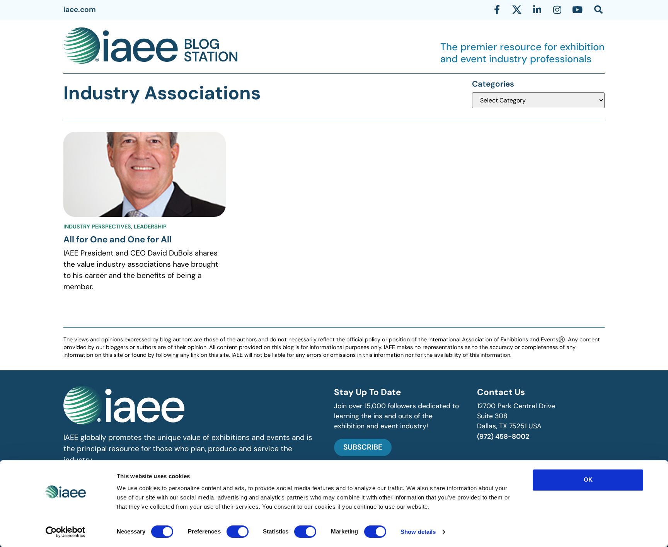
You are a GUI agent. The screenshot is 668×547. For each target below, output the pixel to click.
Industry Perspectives (97, 226)
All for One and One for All (117, 239)
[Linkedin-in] (537, 9)
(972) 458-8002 (503, 436)
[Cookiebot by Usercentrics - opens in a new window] (65, 532)
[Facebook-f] (497, 9)
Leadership (150, 226)
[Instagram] (557, 9)
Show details (418, 531)
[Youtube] (577, 9)
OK (588, 479)
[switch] (238, 531)
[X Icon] (517, 9)
